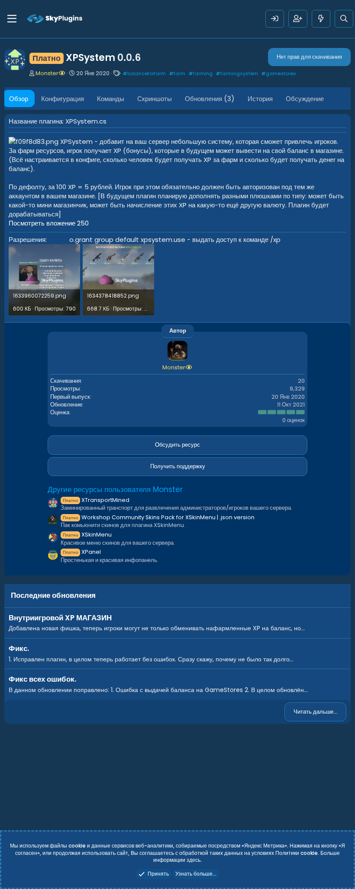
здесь (193, 860)
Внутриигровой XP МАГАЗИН (60, 618)
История (260, 98)
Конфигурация (62, 98)
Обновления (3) (210, 98)
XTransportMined (96, 500)
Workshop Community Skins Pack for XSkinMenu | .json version (159, 517)
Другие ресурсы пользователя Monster (115, 489)
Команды (110, 98)
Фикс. (19, 648)
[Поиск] (344, 19)
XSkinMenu (87, 534)
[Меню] (12, 19)
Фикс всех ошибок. (42, 679)
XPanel (82, 552)
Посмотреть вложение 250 (49, 223)
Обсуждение (305, 98)
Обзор (18, 98)
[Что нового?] (321, 19)
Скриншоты (154, 98)
